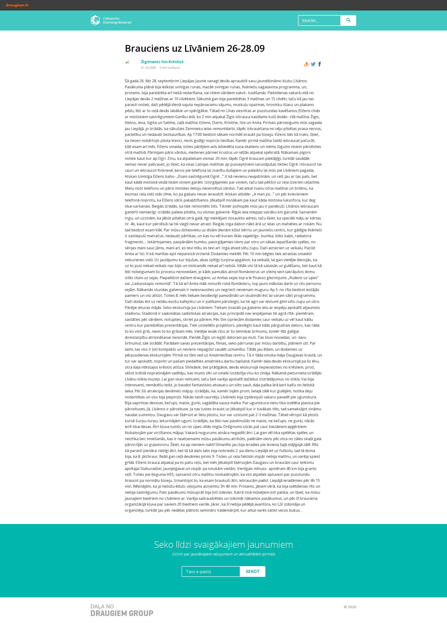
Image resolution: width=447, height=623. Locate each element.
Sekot (253, 571)
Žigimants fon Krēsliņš (162, 61)
